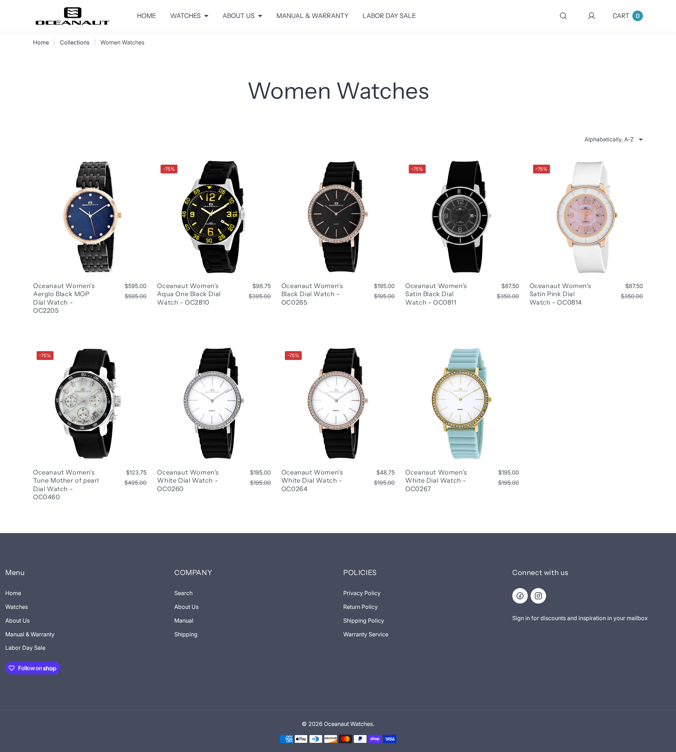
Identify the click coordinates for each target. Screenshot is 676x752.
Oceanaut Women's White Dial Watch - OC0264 (312, 481)
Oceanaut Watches (348, 723)
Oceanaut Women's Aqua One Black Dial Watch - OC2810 (188, 294)
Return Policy (360, 606)
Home (41, 42)
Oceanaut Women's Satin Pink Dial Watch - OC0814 (561, 294)
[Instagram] (538, 596)
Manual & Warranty (30, 634)
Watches (16, 606)
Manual (183, 620)
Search (183, 593)
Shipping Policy (363, 620)
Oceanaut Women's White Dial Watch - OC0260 (188, 481)
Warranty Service (365, 634)
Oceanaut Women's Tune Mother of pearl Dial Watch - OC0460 (66, 485)
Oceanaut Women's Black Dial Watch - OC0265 (312, 294)
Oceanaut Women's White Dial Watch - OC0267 (436, 481)
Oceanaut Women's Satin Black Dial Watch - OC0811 (436, 294)
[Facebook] (520, 596)
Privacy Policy (362, 593)
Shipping (186, 634)
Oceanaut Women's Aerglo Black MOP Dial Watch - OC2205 (64, 298)
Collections (74, 42)
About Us (17, 620)
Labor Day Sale (25, 647)
